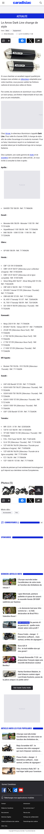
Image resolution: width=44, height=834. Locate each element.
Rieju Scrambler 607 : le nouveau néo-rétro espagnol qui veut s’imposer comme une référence (28, 748)
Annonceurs (26, 803)
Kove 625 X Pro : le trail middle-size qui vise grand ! (29, 648)
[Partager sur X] (31, 40)
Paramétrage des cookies (30, 821)
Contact (3, 803)
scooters (4, 158)
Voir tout (38, 491)
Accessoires (7, 512)
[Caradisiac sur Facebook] (4, 790)
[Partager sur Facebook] (23, 40)
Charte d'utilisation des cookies (10, 821)
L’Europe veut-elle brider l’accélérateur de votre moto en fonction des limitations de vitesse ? (29, 737)
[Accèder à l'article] (9, 581)
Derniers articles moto (11, 573)
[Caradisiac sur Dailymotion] (15, 790)
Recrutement (5, 812)
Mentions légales (6, 817)
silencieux (25, 79)
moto (32, 155)
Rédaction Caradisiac (7, 808)
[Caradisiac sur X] (9, 790)
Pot (16, 512)
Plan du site (26, 812)
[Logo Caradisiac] (22, 4)
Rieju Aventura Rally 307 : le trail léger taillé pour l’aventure (28, 770)
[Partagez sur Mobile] (39, 40)
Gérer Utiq (4, 826)
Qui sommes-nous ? (29, 808)
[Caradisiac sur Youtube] (21, 790)
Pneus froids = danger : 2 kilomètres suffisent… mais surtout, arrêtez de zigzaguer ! (30, 637)
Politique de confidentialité (30, 817)
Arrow (7, 133)
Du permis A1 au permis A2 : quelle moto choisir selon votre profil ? (29, 625)
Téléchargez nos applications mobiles (19, 798)
